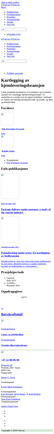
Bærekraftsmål (12, 314)
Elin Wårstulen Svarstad (17, 163)
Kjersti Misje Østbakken (11, 387)
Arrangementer (13, 19)
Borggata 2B (6, 365)
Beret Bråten (19, 394)
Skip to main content (10, 2)
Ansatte (10, 22)
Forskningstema (13, 14)
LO (2, 308)
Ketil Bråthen (34, 394)
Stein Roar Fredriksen (10, 399)
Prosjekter (11, 17)
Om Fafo (11, 24)
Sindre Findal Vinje (9, 406)
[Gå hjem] (10, 5)
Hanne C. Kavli (8, 377)
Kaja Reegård (7, 394)
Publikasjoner (13, 12)
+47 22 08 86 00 (10, 359)
